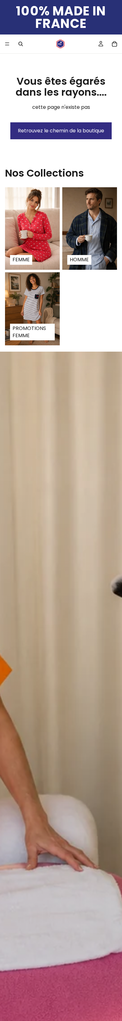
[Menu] (7, 44)
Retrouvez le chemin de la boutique (61, 130)
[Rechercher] (21, 44)
